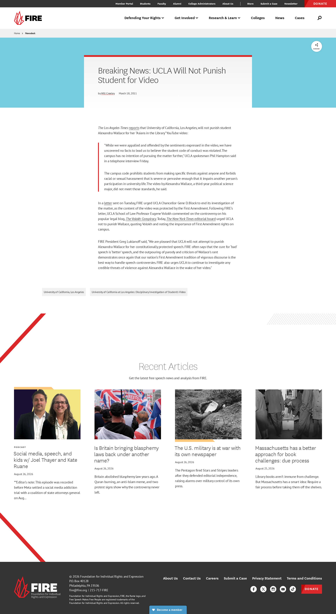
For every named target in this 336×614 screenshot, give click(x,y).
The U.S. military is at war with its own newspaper (208, 451)
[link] (29, 18)
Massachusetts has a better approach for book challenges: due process (285, 454)
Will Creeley (108, 93)
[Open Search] (319, 18)
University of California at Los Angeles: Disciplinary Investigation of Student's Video (139, 292)
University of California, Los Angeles (64, 292)
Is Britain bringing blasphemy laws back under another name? (126, 454)
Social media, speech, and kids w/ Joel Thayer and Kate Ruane (45, 459)
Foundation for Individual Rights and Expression (111, 576)
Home (17, 33)
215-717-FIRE (99, 590)
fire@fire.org (78, 590)
